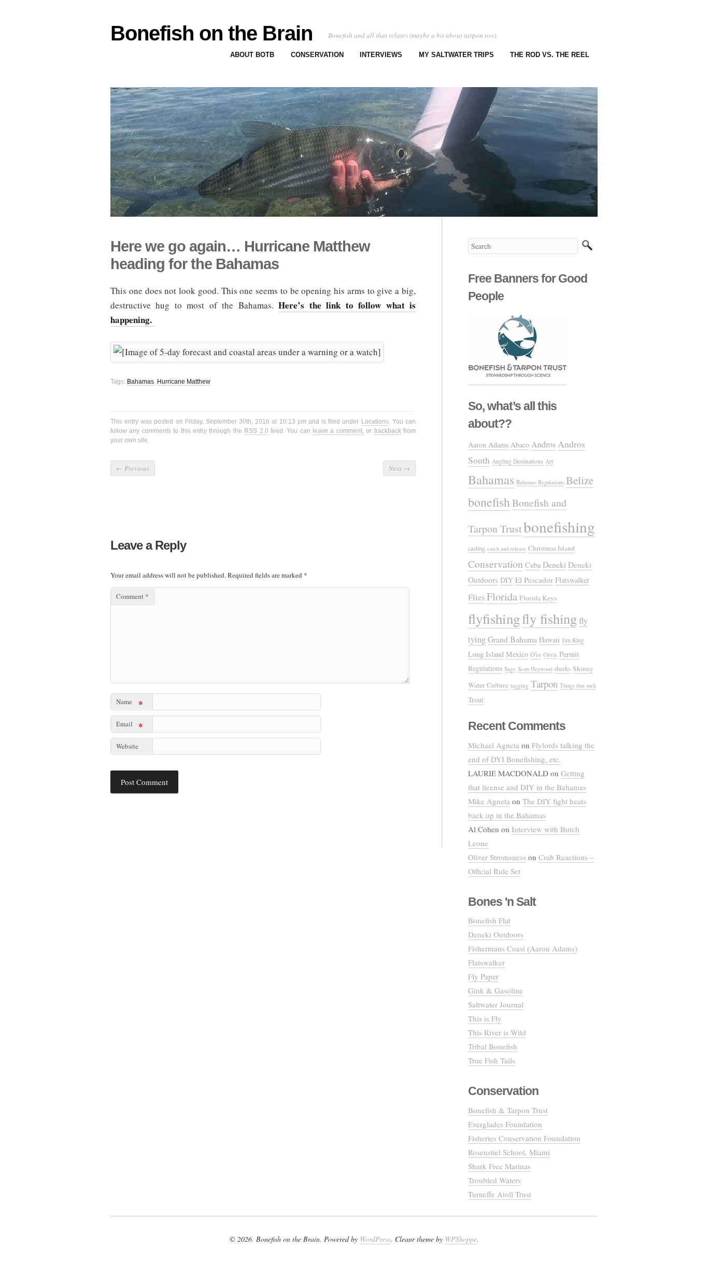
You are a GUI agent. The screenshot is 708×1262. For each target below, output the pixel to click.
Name (129, 703)
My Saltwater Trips (456, 55)
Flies (476, 597)
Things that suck (578, 685)
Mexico (517, 654)
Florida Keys (538, 597)
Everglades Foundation (505, 1124)
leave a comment (337, 430)
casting (476, 548)
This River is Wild (497, 1032)
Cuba (533, 565)
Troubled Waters (494, 1180)
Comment (132, 596)
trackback (387, 430)
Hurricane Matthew (183, 381)
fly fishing (549, 618)
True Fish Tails (491, 1060)
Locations (375, 421)
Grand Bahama (512, 639)
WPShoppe (461, 1239)
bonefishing (559, 526)
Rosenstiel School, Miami (509, 1152)
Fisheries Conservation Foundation (524, 1138)
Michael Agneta (493, 745)
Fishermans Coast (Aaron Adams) (522, 948)
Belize (579, 480)
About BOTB (252, 55)
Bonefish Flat (489, 920)
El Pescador (534, 579)
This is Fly (485, 1018)
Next (399, 468)
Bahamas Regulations (540, 482)
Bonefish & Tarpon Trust (508, 1110)
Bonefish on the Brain (211, 33)
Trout (476, 700)
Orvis (550, 654)
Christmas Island (551, 548)
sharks (562, 668)
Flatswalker (572, 580)
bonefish (489, 502)
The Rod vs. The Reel (549, 55)
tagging (520, 685)
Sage (510, 668)
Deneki (554, 564)
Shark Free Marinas (499, 1166)
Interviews (381, 55)
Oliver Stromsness (497, 857)
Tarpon (544, 683)
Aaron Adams (488, 445)
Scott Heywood (535, 668)
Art (549, 461)
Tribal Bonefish (492, 1046)
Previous (132, 468)
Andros (543, 444)
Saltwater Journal (495, 1004)
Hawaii (549, 639)
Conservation (317, 55)
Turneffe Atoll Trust (499, 1194)
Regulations (485, 668)
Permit (569, 654)
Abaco (520, 445)
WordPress (375, 1239)
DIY (506, 580)
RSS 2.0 (256, 430)
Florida (502, 597)
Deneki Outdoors (495, 934)
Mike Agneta (489, 801)
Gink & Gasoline (495, 990)
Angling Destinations (517, 461)
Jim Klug (573, 640)
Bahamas (140, 381)
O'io (535, 654)
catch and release (506, 548)
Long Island (486, 654)
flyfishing (494, 618)
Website (127, 746)
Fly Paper (483, 976)
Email (129, 725)
